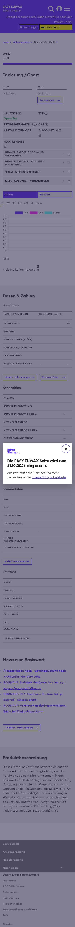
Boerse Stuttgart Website (49, 477)
